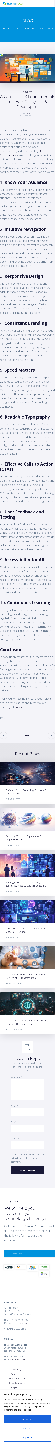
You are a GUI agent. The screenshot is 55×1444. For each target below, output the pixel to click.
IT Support (14, 1374)
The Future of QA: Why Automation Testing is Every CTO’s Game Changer (27, 1022)
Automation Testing (18, 1378)
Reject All (27, 1437)
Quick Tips (27, 92)
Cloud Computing (17, 1383)
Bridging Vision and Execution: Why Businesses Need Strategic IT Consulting (26, 884)
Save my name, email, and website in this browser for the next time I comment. (27, 1158)
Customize (27, 1428)
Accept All (27, 1419)
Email (14, 1122)
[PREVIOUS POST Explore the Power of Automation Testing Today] (3, 735)
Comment (16, 1076)
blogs (8, 707)
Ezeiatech (20, 707)
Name (14, 1105)
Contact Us (16, 1253)
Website (15, 1138)
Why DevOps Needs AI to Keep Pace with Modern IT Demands (26, 930)
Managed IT (14, 1387)
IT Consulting (15, 1369)
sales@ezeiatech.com (24, 1231)
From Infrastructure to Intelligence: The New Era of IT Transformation (25, 976)
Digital (29, 113)
